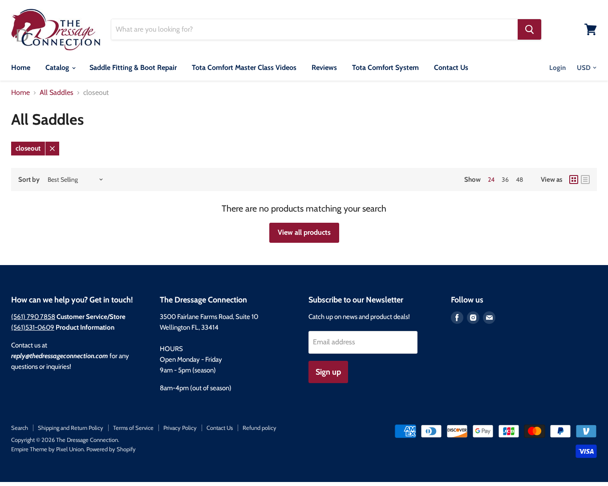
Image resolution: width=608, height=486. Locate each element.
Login (557, 68)
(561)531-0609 (32, 327)
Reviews (324, 67)
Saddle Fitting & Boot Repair (133, 67)
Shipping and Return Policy (70, 427)
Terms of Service (133, 427)
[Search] (529, 29)
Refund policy (259, 427)
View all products (304, 232)
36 (505, 180)
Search (19, 427)
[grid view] (573, 179)
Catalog (58, 67)
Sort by (29, 180)
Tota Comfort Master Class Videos (244, 67)
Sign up (328, 372)
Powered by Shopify (111, 449)
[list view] (585, 179)
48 (519, 180)
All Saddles (56, 93)
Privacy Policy (180, 427)
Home (20, 67)
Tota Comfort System (385, 67)
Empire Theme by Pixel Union (47, 449)
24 (491, 180)
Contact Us (451, 67)
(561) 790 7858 (33, 317)
